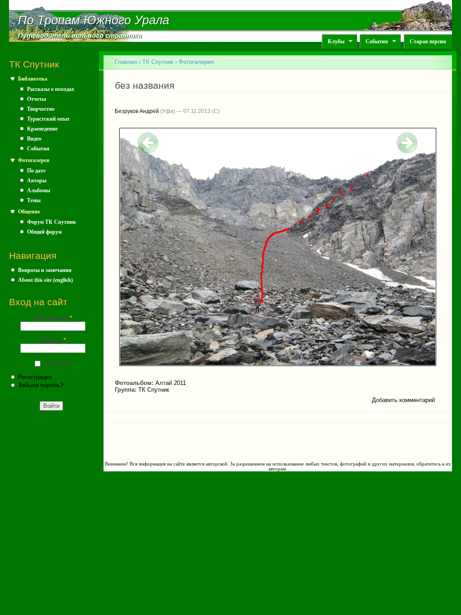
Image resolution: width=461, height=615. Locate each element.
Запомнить (58, 363)
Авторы (36, 180)
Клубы (333, 41)
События (374, 41)
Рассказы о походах (50, 89)
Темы (34, 200)
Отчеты (36, 99)
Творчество (40, 109)
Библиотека (32, 79)
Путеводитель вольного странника (80, 35)
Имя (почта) (53, 318)
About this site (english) (45, 280)
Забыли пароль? (40, 385)
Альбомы (38, 190)
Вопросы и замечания (45, 270)
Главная (126, 62)
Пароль (53, 340)
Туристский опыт (48, 119)
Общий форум (44, 232)
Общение (29, 211)
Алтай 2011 (170, 383)
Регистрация (35, 377)
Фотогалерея (34, 160)
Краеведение (42, 129)
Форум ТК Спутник (51, 222)
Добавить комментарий (403, 400)
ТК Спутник (157, 62)
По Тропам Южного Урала (93, 20)
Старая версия (428, 41)
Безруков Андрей (137, 111)
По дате (36, 170)
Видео (34, 139)
